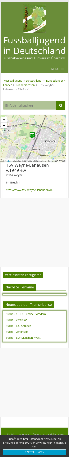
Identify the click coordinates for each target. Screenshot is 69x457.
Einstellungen (34, 452)
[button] (55, 69)
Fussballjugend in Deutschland (34, 45)
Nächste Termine (19, 287)
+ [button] (4, 119)
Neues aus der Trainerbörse (28, 304)
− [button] (4, 125)
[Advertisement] (34, 232)
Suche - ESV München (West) (24, 337)
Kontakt (11, 434)
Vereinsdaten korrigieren (23, 275)
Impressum (24, 434)
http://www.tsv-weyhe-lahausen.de (29, 190)
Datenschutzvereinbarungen (48, 434)
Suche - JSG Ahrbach (18, 326)
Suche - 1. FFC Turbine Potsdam (26, 314)
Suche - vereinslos (17, 332)
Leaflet (8, 160)
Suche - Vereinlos (16, 320)
